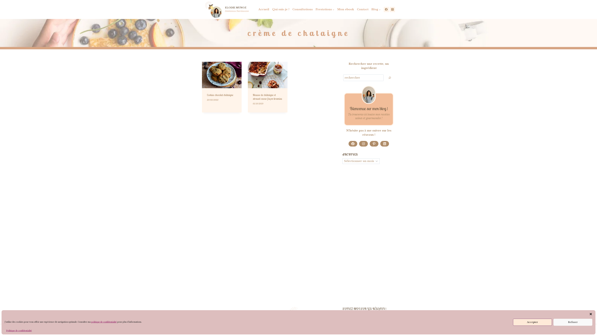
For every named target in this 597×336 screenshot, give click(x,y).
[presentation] (222, 75)
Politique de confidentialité (19, 330)
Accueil (263, 9)
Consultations (302, 9)
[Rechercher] (389, 78)
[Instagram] (392, 9)
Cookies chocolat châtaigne (220, 95)
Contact (362, 9)
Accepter (532, 322)
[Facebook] (386, 9)
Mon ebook (345, 9)
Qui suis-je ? (280, 9)
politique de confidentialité (104, 322)
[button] (590, 314)
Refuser (573, 322)
